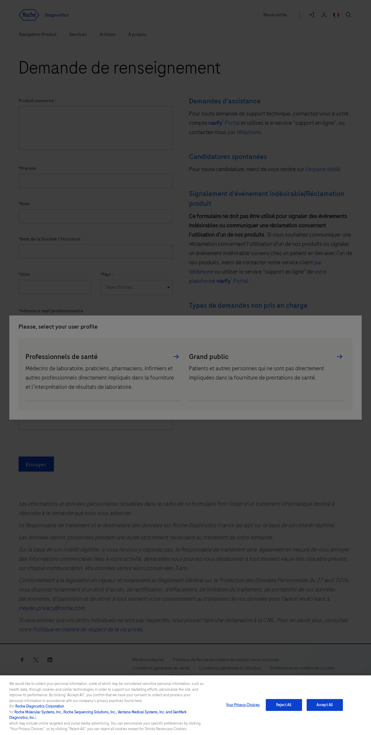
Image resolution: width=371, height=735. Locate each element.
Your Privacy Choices (243, 704)
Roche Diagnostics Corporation (39, 706)
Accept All (325, 704)
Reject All (283, 704)
